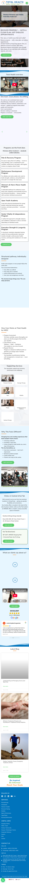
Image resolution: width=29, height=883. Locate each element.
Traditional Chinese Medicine (21, 408)
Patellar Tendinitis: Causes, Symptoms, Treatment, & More (13, 762)
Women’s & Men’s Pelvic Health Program (13, 186)
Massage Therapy (21, 383)
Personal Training (8, 383)
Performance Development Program (11, 172)
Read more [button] (5, 634)
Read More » (5, 686)
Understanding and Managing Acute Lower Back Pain (14, 681)
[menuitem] (11, 879)
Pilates (7, 407)
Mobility (21, 395)
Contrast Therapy (8, 420)
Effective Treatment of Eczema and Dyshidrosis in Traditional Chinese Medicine (14, 721)
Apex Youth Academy (9, 200)
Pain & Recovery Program (11, 158)
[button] (27, 3)
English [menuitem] (18, 879)
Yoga (7, 395)
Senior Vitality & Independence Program (13, 215)
